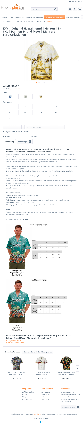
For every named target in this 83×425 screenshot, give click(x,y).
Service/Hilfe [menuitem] (75, 2)
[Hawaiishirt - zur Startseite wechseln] (12, 9)
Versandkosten (37, 414)
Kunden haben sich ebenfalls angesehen (38, 352)
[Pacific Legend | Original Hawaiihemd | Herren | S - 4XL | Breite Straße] (16, 363)
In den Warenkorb (34, 127)
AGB (43, 397)
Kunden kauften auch (12, 352)
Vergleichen (9, 132)
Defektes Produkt (28, 392)
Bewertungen (24, 142)
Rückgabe (25, 397)
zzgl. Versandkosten (15, 89)
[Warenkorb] (80, 9)
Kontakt (24, 394)
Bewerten (26, 132)
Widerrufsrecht (27, 399)
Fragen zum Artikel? (14, 340)
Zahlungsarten (46, 392)
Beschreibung (9, 142)
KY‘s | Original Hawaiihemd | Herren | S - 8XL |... (41, 373)
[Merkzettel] (70, 9)
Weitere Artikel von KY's (16, 342)
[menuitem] (44, 9)
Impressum (45, 399)
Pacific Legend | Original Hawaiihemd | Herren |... (16, 373)
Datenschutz (46, 394)
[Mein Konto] (75, 9)
